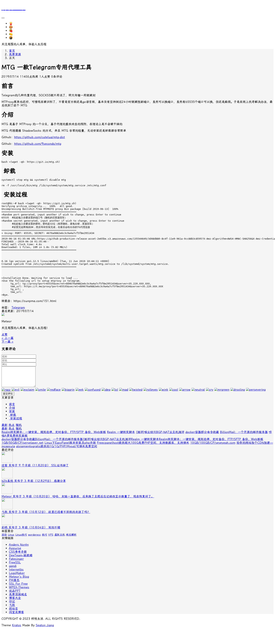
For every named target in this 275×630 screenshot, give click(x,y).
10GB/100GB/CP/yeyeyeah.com (212, 442)
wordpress (34, 534)
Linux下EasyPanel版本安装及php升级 (70, 442)
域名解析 (71, 534)
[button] (4, 334)
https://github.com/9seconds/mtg (37, 143)
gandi (12, 566)
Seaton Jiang (45, 625)
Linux (11, 534)
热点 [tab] (12, 425)
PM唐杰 (14, 580)
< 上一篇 (7, 338)
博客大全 (15, 598)
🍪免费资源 (17, 27)
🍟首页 (14, 23)
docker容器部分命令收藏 (202, 432)
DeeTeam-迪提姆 (20, 555)
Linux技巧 (21, 534)
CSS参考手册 (18, 552)
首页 (12, 51)
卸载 (12, 415)
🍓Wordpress (18, 30)
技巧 (44, 534)
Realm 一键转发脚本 (121, 432)
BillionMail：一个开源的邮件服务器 (244, 432)
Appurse (15, 548)
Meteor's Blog (19, 576)
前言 (12, 404)
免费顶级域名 (18, 594)
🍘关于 (14, 37)
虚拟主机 (59, 534)
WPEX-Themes (19, 587)
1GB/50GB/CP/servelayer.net (22, 442)
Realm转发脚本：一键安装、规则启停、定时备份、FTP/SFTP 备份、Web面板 (53, 432)
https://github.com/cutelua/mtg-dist (39, 137)
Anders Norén (19, 544)
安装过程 (15, 418)
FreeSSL (15, 562)
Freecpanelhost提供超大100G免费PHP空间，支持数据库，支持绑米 (143, 442)
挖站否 (13, 608)
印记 (12, 601)
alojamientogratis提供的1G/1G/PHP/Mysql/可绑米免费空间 (56, 446)
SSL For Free (18, 583)
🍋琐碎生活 (17, 34)
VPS (50, 534)
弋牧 (12, 605)
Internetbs (16, 569)
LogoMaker (17, 573)
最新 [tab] (4, 425)
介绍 (12, 408)
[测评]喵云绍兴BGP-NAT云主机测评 (160, 432)
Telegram (18, 307)
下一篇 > (7, 341)
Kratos (16, 625)
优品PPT (14, 591)
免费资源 (15, 54)
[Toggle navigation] (2, 18)
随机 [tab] (19, 425)
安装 (12, 411)
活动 (4, 534)
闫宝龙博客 (16, 612)
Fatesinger (16, 559)
